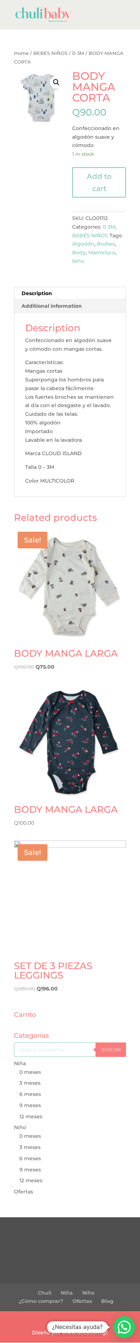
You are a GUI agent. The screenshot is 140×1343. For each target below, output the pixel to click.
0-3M (78, 53)
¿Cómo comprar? (41, 1301)
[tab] (70, 293)
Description (37, 293)
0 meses (30, 1072)
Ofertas (23, 1191)
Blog (107, 1301)
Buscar (111, 1049)
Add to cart (99, 182)
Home (21, 53)
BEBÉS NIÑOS (50, 53)
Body (79, 252)
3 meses (30, 1083)
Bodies (106, 244)
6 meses (30, 1094)
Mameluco (101, 252)
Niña (20, 1063)
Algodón (83, 244)
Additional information (52, 306)
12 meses (30, 1116)
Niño (78, 261)
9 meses (30, 1105)
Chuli (44, 1293)
